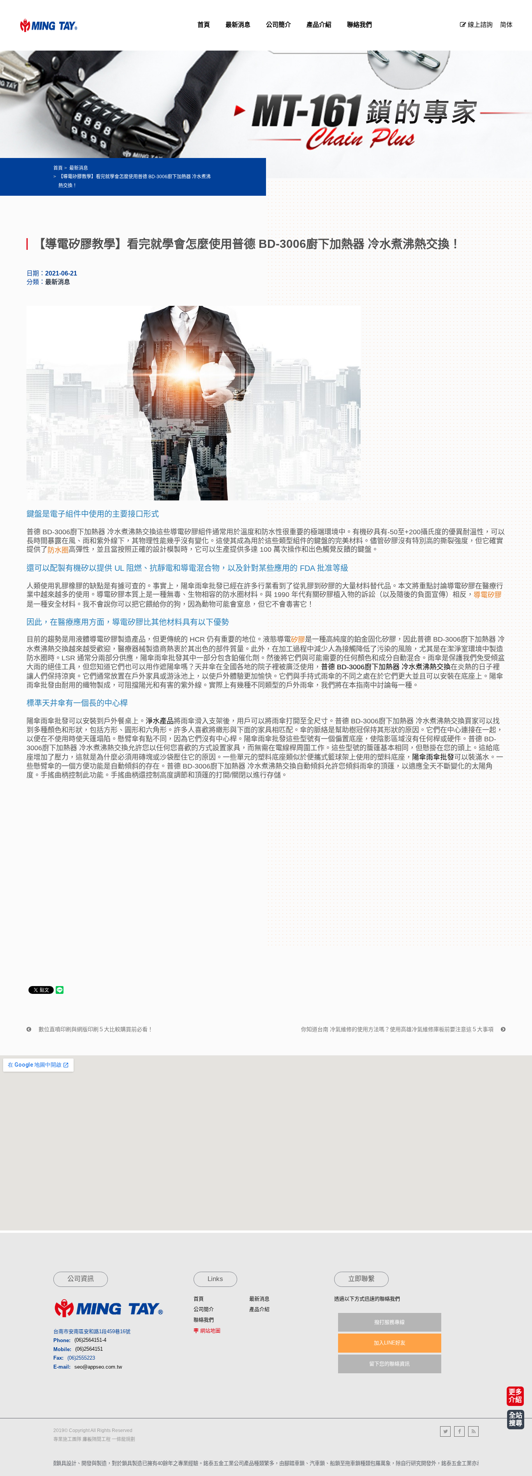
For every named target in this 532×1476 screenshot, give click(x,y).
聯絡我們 (204, 1320)
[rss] (473, 1431)
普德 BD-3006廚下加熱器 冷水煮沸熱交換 (386, 667)
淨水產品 (160, 721)
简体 (506, 24)
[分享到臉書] (459, 1431)
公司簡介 (204, 1309)
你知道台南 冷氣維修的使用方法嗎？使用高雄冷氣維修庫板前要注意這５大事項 (398, 1029)
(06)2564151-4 (90, 1340)
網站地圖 (210, 1331)
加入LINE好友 (389, 1343)
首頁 (58, 168)
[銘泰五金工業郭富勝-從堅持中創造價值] (48, 25)
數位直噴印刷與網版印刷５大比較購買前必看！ (95, 1029)
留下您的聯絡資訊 (389, 1364)
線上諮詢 (479, 24)
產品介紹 (259, 1309)
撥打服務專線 (389, 1322)
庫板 (87, 1439)
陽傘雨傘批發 (433, 757)
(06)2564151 (89, 1349)
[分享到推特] (445, 1431)
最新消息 (78, 168)
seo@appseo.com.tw (98, 1367)
